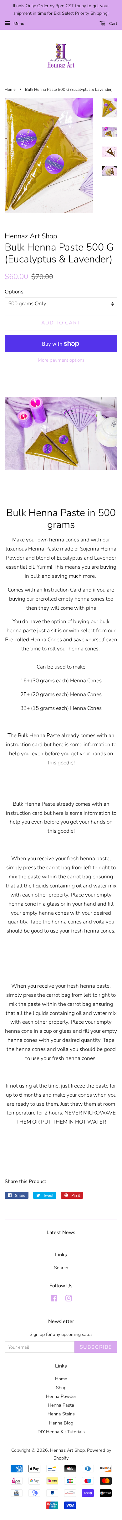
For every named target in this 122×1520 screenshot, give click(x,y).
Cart (112, 24)
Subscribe (96, 1347)
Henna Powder (61, 1396)
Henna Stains (61, 1414)
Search (61, 1267)
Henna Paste (61, 1405)
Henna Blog (61, 1423)
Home (10, 89)
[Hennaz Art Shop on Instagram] (68, 1299)
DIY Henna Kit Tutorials (61, 1432)
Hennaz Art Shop (67, 1450)
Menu (18, 24)
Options (14, 291)
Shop (61, 1387)
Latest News (61, 1232)
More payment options (61, 360)
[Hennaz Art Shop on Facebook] (54, 1299)
